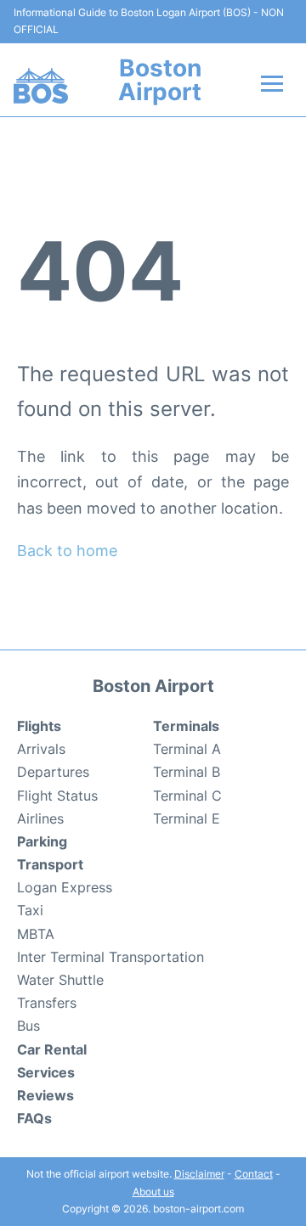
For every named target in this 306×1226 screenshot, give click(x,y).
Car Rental (52, 1049)
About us (153, 1191)
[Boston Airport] (41, 86)
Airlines (40, 818)
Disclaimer (199, 1173)
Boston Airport (159, 80)
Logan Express (64, 887)
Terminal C (187, 795)
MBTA (35, 933)
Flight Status (57, 795)
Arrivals (41, 748)
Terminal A (187, 748)
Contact (254, 1173)
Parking (42, 841)
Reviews (45, 1095)
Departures (53, 771)
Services (46, 1072)
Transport (50, 864)
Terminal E (186, 818)
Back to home (67, 551)
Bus (28, 1025)
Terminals (186, 725)
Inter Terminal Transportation (110, 956)
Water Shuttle (60, 979)
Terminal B (186, 771)
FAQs (34, 1118)
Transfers (46, 1002)
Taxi (30, 910)
